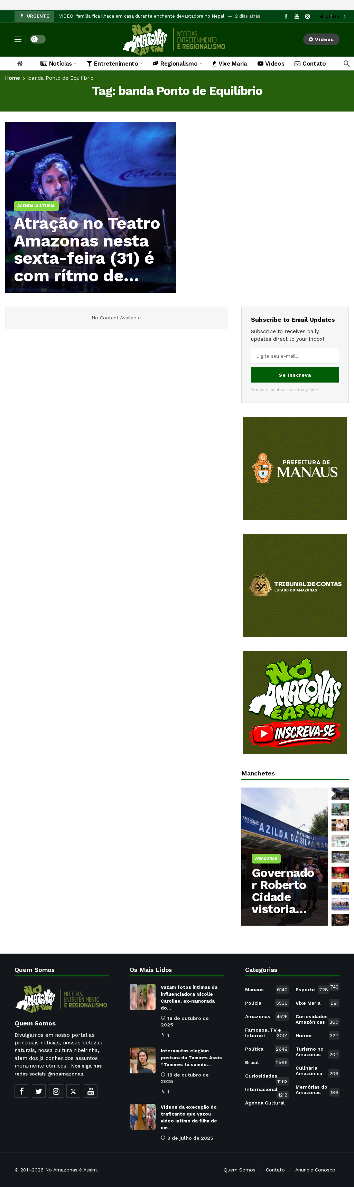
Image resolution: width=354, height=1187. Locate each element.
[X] (73, 1091)
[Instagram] (56, 1091)
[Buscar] (347, 63)
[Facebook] (21, 1091)
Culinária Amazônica (317, 1070)
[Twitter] (39, 1091)
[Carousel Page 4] (340, 841)
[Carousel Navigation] (338, 16)
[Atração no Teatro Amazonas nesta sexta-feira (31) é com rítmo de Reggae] (90, 207)
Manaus (266, 989)
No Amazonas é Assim (71, 1169)
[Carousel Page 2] (340, 809)
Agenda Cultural (267, 1101)
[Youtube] (90, 1091)
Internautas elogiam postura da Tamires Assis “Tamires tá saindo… (191, 1057)
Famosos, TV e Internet (266, 1032)
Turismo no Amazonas (317, 1051)
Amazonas (266, 1016)
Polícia (266, 1003)
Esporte (312, 989)
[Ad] (295, 468)
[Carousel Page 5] (340, 857)
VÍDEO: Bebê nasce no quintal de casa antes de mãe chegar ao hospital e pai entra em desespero (166, 16)
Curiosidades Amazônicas (317, 1019)
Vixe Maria (317, 1003)
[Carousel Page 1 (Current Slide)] (340, 794)
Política (266, 1049)
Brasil (266, 1062)
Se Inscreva (295, 375)
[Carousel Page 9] (340, 920)
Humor (317, 1035)
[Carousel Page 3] (340, 825)
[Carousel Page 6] (340, 873)
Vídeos (324, 39)
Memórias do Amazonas (317, 1089)
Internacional (266, 1091)
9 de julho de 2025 (190, 1138)
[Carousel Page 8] (340, 904)
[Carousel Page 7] (340, 888)
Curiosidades (266, 1077)
